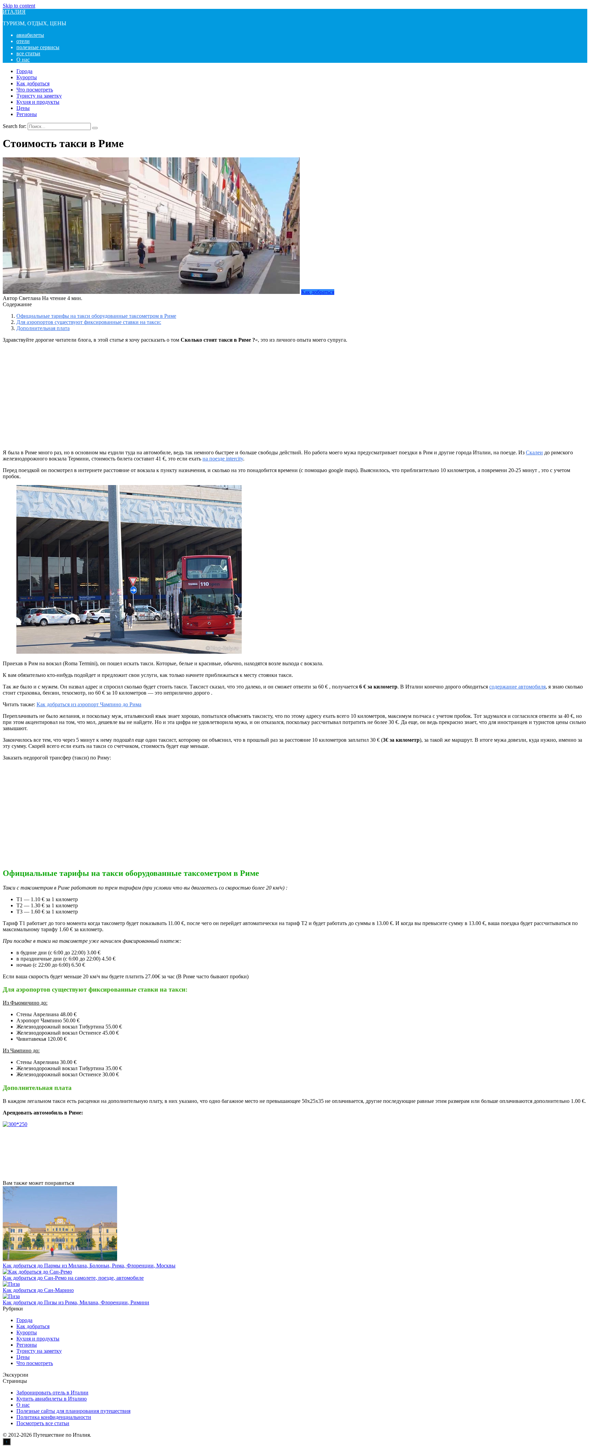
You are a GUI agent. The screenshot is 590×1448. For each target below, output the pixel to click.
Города (24, 71)
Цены (23, 108)
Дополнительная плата (43, 328)
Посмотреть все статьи (42, 1423)
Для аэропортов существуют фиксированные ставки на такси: (88, 322)
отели (23, 41)
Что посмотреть (34, 90)
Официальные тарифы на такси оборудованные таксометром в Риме (96, 316)
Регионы (26, 114)
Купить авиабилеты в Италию (51, 1399)
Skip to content (19, 6)
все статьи (28, 53)
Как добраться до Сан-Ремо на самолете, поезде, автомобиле (73, 1278)
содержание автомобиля (517, 687)
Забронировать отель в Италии (52, 1392)
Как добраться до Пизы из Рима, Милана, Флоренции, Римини (76, 1302)
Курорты (26, 77)
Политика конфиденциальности (53, 1417)
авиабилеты (30, 35)
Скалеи (534, 452)
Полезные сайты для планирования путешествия (73, 1411)
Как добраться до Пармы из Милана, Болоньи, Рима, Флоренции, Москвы (89, 1265)
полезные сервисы (37, 47)
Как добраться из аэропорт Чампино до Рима (89, 704)
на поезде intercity (222, 459)
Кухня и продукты (37, 102)
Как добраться (33, 83)
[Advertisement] (295, 396)
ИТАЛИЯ (14, 12)
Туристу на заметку (39, 96)
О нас (23, 59)
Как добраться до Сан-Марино (38, 1290)
